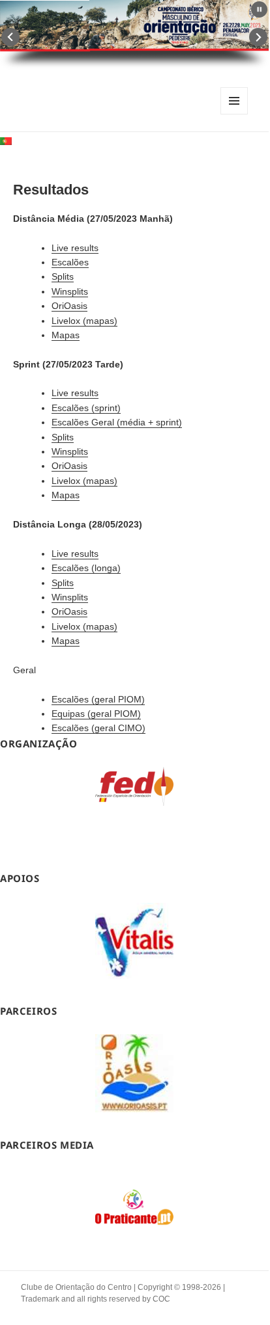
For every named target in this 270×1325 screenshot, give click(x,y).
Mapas (66, 335)
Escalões (70, 262)
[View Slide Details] (134, 786)
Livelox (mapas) (84, 320)
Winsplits (70, 291)
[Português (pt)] (6, 139)
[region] (134, 806)
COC (161, 1299)
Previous (10, 37)
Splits (63, 276)
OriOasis (69, 306)
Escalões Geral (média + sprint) (117, 422)
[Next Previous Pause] (134, 35)
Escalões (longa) (86, 568)
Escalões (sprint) (86, 408)
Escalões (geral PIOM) (98, 699)
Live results (75, 248)
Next (258, 37)
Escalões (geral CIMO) (98, 728)
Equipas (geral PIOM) (96, 713)
